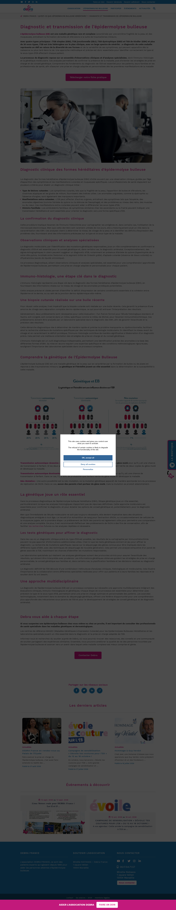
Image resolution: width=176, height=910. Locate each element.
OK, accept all (88, 458)
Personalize (88, 469)
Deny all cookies (88, 464)
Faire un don (107, 904)
